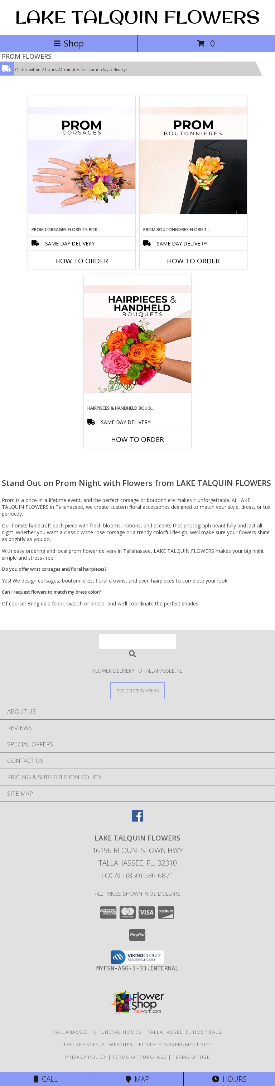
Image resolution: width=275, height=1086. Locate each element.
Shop (74, 43)
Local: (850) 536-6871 (137, 875)
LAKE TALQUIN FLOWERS (137, 16)
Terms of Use (191, 1057)
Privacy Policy (85, 1057)
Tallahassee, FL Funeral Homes (97, 1032)
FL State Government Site (175, 1044)
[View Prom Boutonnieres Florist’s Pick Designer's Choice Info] (193, 161)
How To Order (81, 261)
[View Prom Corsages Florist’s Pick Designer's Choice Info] (81, 161)
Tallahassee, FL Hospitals (185, 1032)
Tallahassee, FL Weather (98, 1044)
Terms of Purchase (139, 1057)
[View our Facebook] (137, 819)
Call (48, 1079)
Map (140, 1079)
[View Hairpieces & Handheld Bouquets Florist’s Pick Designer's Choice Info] (137, 339)
